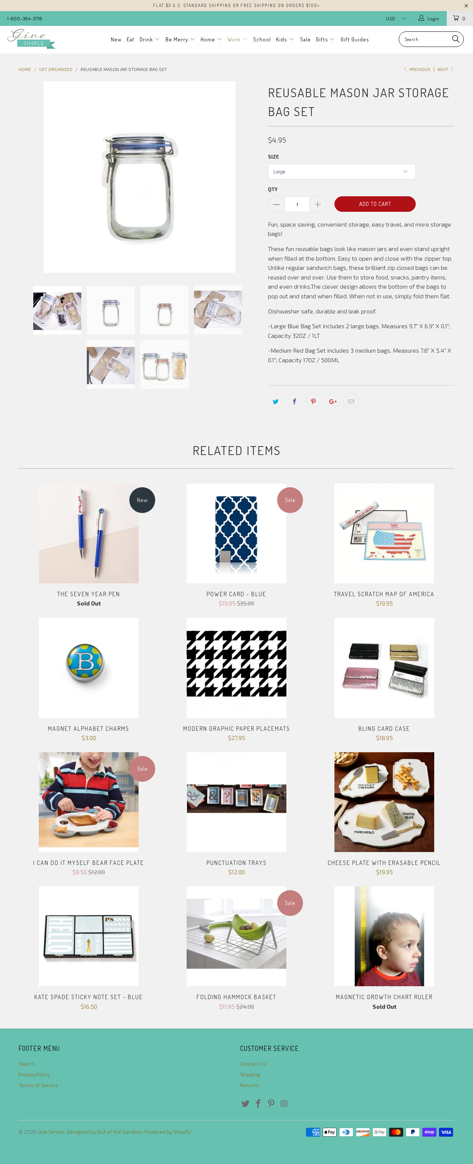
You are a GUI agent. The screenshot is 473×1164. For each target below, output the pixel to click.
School (262, 39)
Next (443, 69)
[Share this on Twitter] (275, 400)
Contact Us (253, 1064)
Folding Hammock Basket (236, 936)
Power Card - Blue (236, 533)
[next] (247, 177)
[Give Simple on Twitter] (245, 1103)
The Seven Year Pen (88, 533)
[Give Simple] (41, 39)
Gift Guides (355, 39)
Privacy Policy (34, 1074)
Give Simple (51, 1132)
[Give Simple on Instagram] (284, 1103)
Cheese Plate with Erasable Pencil (384, 802)
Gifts (323, 39)
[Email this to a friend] (351, 400)
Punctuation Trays (236, 802)
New (116, 39)
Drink (147, 39)
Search (26, 1064)
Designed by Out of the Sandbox (105, 1132)
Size (273, 157)
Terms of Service (38, 1085)
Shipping (250, 1074)
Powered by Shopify (168, 1132)
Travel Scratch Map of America (384, 533)
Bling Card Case (384, 668)
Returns (249, 1085)
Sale (305, 39)
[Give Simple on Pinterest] (271, 1103)
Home (209, 39)
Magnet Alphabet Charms (88, 668)
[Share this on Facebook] (294, 400)
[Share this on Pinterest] (313, 400)
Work (235, 39)
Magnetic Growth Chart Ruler (384, 936)
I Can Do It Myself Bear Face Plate (88, 802)
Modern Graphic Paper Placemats (236, 668)
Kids (282, 39)
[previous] (31, 177)
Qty (273, 189)
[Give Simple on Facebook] (258, 1103)
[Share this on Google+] (332, 400)
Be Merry (178, 39)
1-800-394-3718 (24, 18)
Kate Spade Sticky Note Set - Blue (88, 936)
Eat (131, 39)
